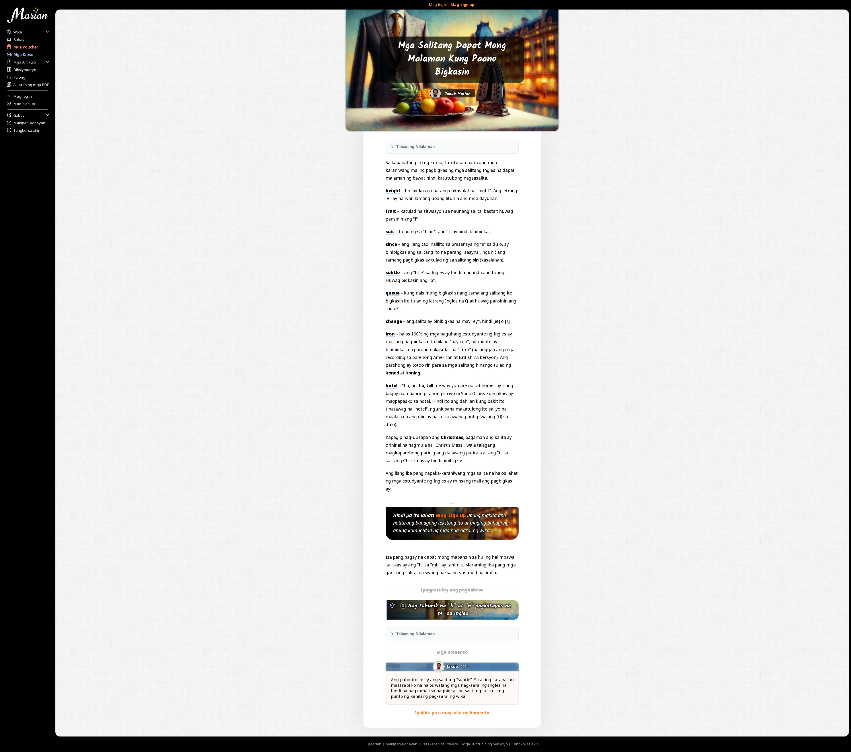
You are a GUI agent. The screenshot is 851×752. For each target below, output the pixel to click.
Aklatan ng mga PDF (27, 84)
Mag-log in (438, 4)
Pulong (15, 77)
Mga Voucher (22, 47)
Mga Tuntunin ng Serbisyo (485, 743)
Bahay (15, 39)
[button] (452, 147)
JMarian (374, 743)
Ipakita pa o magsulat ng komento (452, 713)
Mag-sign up (462, 4)
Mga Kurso (19, 54)
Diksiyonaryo (21, 69)
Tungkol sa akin (23, 130)
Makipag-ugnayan (25, 123)
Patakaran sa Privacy (439, 743)
